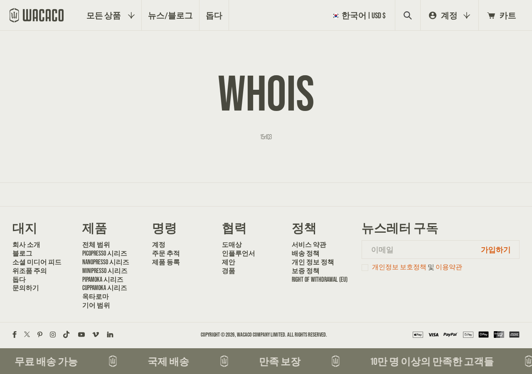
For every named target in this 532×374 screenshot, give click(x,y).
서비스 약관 (309, 244)
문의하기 (25, 287)
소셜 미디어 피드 (37, 262)
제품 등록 (166, 262)
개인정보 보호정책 (399, 267)
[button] (361, 15)
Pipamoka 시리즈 (102, 279)
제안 (228, 262)
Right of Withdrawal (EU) (319, 279)
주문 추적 (166, 253)
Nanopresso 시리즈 (105, 262)
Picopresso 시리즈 (104, 253)
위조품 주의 (29, 270)
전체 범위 (96, 244)
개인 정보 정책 (313, 262)
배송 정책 (306, 253)
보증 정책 (306, 270)
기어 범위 (96, 305)
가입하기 (496, 249)
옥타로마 (95, 296)
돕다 (19, 279)
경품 (228, 270)
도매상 (232, 244)
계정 (158, 244)
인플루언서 (238, 253)
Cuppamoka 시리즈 (104, 287)
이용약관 (449, 267)
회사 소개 (26, 244)
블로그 (22, 253)
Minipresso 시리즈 (105, 270)
